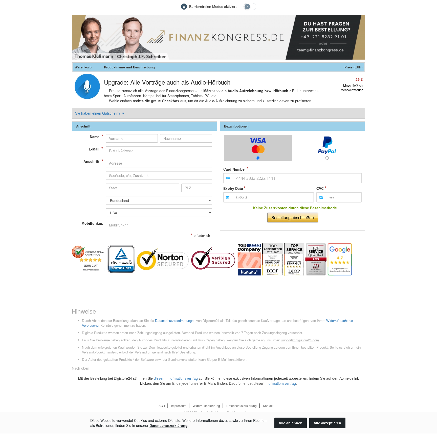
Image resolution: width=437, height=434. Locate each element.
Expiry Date (233, 188)
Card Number (234, 169)
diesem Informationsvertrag (176, 378)
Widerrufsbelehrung (206, 405)
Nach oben (80, 368)
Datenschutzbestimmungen (175, 320)
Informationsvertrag (280, 383)
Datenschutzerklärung (241, 405)
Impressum (178, 405)
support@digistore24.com (300, 340)
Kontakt (268, 405)
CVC (320, 188)
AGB (162, 405)
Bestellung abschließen (292, 217)
